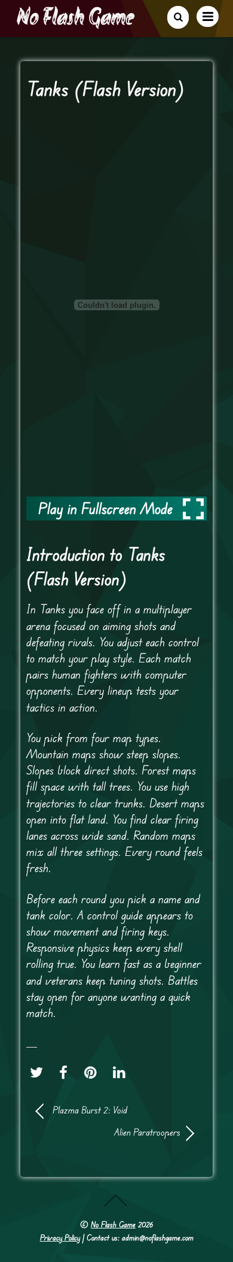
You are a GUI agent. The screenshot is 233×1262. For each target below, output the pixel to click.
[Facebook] (66, 1072)
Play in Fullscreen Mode (105, 508)
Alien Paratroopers (108, 1132)
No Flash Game (113, 1224)
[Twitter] (39, 1072)
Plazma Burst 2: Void (90, 1110)
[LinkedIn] (122, 1072)
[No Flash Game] (76, 24)
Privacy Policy (60, 1237)
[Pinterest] (93, 1072)
